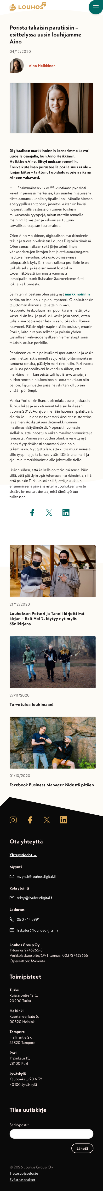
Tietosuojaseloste (24, 1173)
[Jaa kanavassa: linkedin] (66, 512)
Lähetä (82, 1148)
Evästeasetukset (22, 1179)
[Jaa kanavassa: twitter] (49, 512)
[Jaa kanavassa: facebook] (32, 512)
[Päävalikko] (96, 7)
